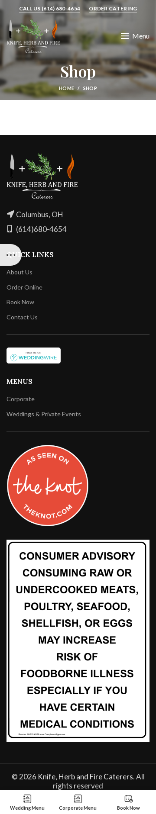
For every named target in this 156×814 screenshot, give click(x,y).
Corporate (20, 398)
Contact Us (22, 317)
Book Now (20, 302)
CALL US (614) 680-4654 (50, 8)
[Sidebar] (11, 255)
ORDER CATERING (113, 8)
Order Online (24, 287)
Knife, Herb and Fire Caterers (85, 776)
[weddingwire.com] (33, 354)
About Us (19, 272)
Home (66, 88)
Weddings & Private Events (43, 414)
